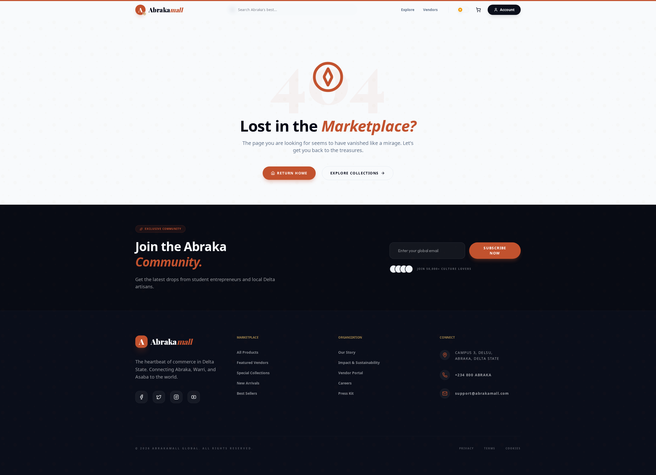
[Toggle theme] (463, 10)
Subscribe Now (495, 250)
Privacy (466, 448)
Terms (489, 448)
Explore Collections (354, 173)
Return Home (292, 173)
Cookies (513, 448)
